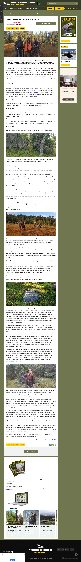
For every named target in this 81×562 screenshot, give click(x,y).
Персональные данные (47, 558)
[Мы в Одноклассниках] (1, 8)
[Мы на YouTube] (1, 11)
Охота (6, 8)
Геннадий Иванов (17, 24)
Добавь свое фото (65, 64)
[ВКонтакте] (50, 445)
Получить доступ (65, 41)
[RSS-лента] (1, 19)
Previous (6, 523)
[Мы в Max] (1, 21)
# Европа (17, 28)
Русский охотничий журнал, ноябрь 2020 (46, 440)
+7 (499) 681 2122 (9, 551)
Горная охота (14, 8)
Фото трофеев (64, 46)
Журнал (50, 8)
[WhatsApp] (53, 445)
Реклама (36, 558)
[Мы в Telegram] (1, 16)
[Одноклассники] (52, 445)
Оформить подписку (11, 489)
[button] (12, 556)
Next (55, 523)
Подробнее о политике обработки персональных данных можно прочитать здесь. (12, 557)
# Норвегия (22, 28)
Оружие (20, 8)
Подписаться (10, 483)
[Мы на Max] (73, 550)
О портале (31, 558)
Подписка (58, 8)
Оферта (39, 558)
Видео (27, 8)
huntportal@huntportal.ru (10, 552)
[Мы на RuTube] (1, 13)
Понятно (12, 560)
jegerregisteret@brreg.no (33, 92)
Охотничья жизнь (35, 8)
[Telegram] (55, 445)
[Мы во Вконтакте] (1, 5)
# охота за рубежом (10, 28)
